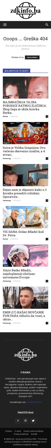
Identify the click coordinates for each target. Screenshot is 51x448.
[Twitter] (33, 421)
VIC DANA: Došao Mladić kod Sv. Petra (23, 233)
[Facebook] (18, 421)
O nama (18, 431)
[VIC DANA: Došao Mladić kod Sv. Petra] (25, 217)
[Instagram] (25, 421)
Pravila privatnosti (21, 434)
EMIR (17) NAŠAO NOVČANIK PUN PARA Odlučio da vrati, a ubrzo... (24, 315)
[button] (47, 25)
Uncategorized (9, 227)
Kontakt (34, 434)
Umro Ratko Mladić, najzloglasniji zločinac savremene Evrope (19, 273)
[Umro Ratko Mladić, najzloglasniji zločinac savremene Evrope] (25, 256)
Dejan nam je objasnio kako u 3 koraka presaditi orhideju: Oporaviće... (25, 193)
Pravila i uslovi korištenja (33, 431)
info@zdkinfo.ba (33, 402)
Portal (5, 116)
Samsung (7, 158)
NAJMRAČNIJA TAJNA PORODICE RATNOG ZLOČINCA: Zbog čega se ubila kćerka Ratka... (25, 107)
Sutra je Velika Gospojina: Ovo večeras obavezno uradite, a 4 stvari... (24, 151)
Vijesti (6, 97)
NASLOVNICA (32, 57)
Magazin (7, 143)
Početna (8, 431)
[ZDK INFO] (25, 10)
